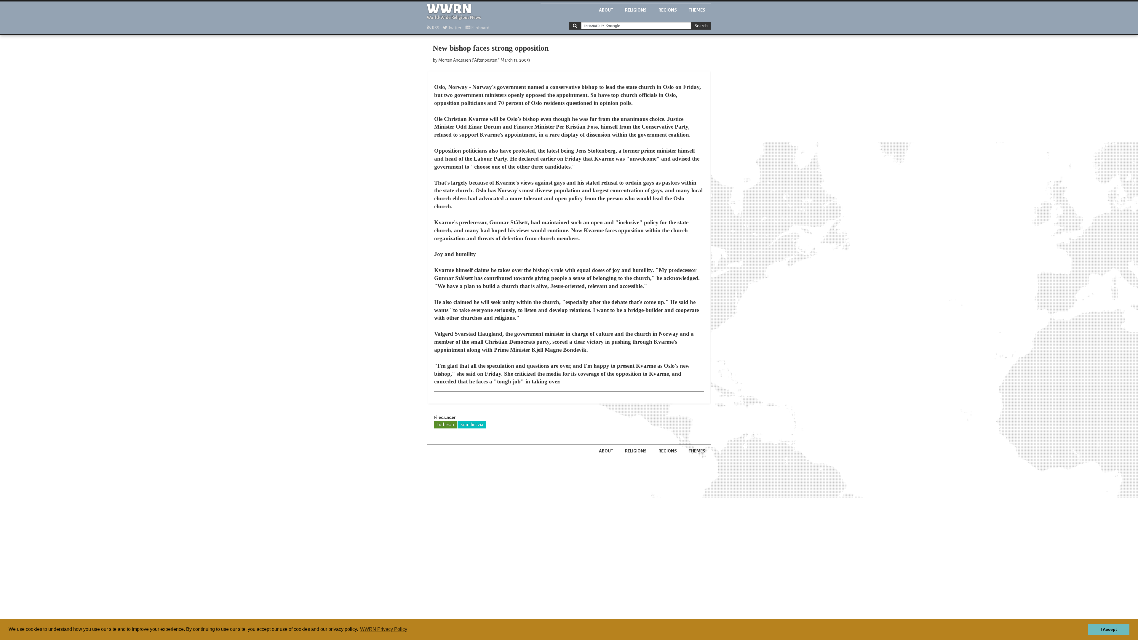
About (606, 10)
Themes (697, 10)
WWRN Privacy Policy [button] (383, 629)
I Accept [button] (1109, 629)
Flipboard (479, 27)
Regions (667, 10)
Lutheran (445, 424)
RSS (435, 27)
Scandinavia (472, 424)
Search (701, 25)
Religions (636, 10)
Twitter (454, 27)
